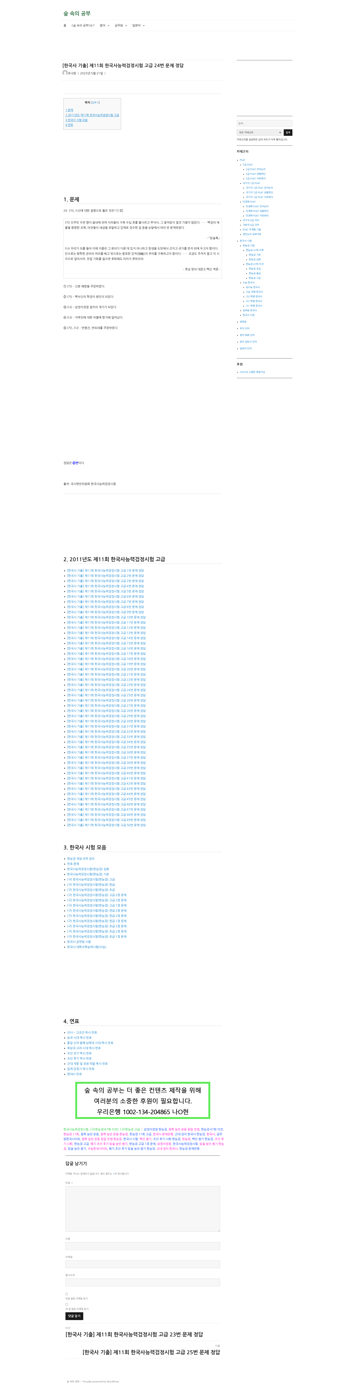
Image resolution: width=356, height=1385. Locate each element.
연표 (69, 125)
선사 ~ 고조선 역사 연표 (82, 1032)
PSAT (242, 160)
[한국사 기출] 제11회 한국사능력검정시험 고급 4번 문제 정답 (105, 586)
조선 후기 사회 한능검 (166, 1138)
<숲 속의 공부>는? (83, 25)
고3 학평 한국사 (254, 296)
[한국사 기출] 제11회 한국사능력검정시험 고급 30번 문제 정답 (106, 721)
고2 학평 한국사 (254, 301)
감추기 (95, 102)
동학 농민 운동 (90, 1134)
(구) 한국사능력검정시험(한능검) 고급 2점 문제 (96, 900)
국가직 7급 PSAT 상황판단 (259, 192)
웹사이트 (70, 1275)
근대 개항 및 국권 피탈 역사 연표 (87, 1063)
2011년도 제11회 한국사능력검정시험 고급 (92, 115)
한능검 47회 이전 (212, 1129)
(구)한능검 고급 (130, 1129)
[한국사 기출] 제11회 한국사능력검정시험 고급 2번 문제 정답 (105, 575)
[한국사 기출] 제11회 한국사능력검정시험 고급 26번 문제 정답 (106, 700)
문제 (69, 110)
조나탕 (72, 73)
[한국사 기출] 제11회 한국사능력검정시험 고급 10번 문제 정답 (106, 617)
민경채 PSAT (249, 202)
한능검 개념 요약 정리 (80, 858)
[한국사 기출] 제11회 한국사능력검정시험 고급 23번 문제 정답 (106, 684)
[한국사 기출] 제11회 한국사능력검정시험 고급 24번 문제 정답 (106, 690)
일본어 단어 (246, 348)
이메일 (69, 1257)
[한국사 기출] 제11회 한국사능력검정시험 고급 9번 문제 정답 (105, 612)
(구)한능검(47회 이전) (104, 1129)
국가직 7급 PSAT (251, 183)
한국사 (211, 1134)
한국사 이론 (249, 315)
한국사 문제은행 (163, 1134)
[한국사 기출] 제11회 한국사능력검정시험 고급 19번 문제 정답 (106, 664)
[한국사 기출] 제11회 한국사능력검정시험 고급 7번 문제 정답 (105, 601)
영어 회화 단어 (247, 335)
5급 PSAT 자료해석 (256, 178)
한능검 (186, 1138)
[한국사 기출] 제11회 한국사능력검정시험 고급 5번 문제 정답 (105, 591)
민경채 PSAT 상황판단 (257, 211)
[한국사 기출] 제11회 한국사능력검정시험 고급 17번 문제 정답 (106, 653)
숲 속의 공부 (76, 13)
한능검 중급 (255, 273)
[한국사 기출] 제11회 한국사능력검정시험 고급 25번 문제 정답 (106, 695)
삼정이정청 (164, 1143)
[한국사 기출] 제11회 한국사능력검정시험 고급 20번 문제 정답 (106, 669)
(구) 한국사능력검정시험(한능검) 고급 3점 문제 (96, 895)
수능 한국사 (249, 282)
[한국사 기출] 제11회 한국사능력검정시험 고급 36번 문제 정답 (106, 752)
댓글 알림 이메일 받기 (76, 1298)
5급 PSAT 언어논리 (256, 169)
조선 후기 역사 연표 (79, 1058)
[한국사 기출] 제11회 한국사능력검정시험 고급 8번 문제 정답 (105, 606)
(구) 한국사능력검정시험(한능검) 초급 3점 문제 (96, 926)
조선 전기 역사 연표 (79, 1053)
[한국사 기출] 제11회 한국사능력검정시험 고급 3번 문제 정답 (105, 580)
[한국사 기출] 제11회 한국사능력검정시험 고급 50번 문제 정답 (106, 825)
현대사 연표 (74, 1074)
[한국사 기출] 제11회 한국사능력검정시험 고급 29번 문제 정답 (106, 715)
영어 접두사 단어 (248, 342)
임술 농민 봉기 (77, 1148)
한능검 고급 (81, 1143)
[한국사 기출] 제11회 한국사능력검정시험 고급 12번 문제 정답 (106, 627)
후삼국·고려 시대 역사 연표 (84, 1048)
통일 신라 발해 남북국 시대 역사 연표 (90, 1042)
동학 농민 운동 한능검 (114, 1134)
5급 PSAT (248, 164)
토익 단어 (244, 328)
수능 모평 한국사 (254, 292)
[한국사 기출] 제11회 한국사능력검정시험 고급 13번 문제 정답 (106, 632)
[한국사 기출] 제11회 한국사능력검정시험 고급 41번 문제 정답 (106, 778)
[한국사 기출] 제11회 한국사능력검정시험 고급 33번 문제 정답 (106, 736)
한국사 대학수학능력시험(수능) (86, 946)
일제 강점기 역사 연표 (80, 1068)
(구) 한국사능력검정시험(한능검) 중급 (91, 884)
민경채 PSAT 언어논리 (257, 206)
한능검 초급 (255, 269)
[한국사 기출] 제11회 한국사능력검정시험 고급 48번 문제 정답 (106, 814)
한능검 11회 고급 (140, 1134)
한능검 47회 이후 (255, 250)
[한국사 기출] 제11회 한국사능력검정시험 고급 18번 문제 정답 (106, 658)
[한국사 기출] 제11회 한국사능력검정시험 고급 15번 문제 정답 (106, 643)
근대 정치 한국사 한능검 (190, 1134)
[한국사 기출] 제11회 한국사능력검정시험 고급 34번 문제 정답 (106, 741)
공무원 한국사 (250, 310)
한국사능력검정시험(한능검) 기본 (88, 874)
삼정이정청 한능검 (155, 1129)
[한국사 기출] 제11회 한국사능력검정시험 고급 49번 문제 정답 (106, 819)
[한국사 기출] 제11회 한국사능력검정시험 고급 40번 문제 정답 (106, 773)
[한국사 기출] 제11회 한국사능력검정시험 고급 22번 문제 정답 (106, 679)
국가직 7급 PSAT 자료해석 (259, 197)
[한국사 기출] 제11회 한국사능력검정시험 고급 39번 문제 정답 (106, 767)
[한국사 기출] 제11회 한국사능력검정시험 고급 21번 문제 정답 (106, 674)
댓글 (69, 1183)
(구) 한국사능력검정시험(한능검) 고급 (91, 879)
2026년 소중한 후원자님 (252, 372)
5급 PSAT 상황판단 (256, 174)
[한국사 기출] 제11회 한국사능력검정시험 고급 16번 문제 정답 (106, 648)
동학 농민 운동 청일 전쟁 (184, 1129)
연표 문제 (73, 863)
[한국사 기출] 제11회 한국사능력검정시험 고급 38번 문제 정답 (106, 762)
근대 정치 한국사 (167, 1148)
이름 (67, 1239)
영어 (102, 25)
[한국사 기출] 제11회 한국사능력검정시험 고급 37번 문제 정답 (106, 757)
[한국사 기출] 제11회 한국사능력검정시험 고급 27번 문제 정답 (106, 705)
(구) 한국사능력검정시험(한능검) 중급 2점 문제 (96, 915)
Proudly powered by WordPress (101, 1381)
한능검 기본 (255, 255)
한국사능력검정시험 (75, 1129)
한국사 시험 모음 (76, 120)
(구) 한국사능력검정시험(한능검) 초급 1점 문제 (96, 936)
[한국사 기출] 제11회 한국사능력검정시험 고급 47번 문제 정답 (106, 809)
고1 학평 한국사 (254, 306)
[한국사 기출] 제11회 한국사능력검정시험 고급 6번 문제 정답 (105, 596)
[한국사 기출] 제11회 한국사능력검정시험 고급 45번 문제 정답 (106, 799)
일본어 (136, 25)
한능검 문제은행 (189, 1148)
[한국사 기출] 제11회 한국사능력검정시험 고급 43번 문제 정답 (106, 788)
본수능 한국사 (253, 287)
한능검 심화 (255, 259)
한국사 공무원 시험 (79, 941)
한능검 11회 (71, 1134)
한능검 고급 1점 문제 (142, 1143)
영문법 (243, 322)
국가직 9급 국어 (251, 220)
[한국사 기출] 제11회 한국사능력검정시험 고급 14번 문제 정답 (106, 638)
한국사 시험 (130, 1138)
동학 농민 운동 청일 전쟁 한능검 (102, 1138)
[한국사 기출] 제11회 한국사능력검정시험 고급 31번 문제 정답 (106, 726)
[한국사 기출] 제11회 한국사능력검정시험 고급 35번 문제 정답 (106, 747)
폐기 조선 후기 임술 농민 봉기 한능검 (132, 1148)
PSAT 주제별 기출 (252, 229)
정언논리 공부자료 (252, 234)
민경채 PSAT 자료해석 (257, 215)
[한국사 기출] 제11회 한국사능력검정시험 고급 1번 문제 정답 (105, 570)
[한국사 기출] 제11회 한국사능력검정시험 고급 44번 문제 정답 (106, 793)
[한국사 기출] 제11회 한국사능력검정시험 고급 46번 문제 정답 (106, 804)
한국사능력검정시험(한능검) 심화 (88, 869)
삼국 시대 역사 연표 (79, 1037)
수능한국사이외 (97, 1148)
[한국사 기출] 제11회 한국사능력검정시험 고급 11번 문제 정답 (106, 622)
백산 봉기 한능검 (202, 1138)
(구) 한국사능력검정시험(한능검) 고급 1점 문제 (96, 905)
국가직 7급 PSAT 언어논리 (259, 188)
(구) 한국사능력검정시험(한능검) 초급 (91, 889)
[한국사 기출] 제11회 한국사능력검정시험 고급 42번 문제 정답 (106, 783)
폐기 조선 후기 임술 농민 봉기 (109, 1143)
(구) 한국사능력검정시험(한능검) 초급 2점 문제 (96, 931)
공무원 (119, 25)
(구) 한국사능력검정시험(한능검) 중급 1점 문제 (96, 920)
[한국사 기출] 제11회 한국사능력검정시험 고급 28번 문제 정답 (106, 710)
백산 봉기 (145, 1138)
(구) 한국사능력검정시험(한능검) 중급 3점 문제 (96, 910)
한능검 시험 (249, 245)
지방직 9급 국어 (251, 225)
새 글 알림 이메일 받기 (76, 1309)
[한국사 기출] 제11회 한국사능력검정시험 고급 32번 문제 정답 (106, 731)
